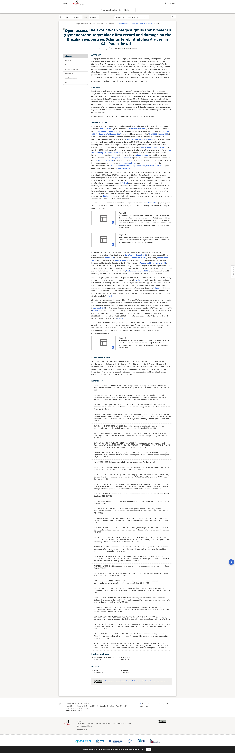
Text (66, 65)
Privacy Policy (139, 749)
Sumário (67, 17)
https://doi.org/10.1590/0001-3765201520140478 (135, 23)
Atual (86, 17)
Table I (125, 183)
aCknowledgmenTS (71, 69)
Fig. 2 (110, 296)
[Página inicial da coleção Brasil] (67, 725)
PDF (143, 17)
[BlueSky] (78, 730)
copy (156, 23)
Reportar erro (233, 272)
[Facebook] (84, 730)
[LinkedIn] (82, 730)
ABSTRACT (68, 56)
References (69, 74)
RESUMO (68, 60)
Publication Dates (71, 78)
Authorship (103, 49)
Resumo (118, 17)
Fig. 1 (139, 280)
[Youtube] (86, 730)
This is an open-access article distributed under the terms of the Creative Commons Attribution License (136, 681)
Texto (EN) (131, 17)
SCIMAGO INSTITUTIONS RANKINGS (124, 49)
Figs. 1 (107, 196)
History (67, 82)
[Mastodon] (80, 730)
